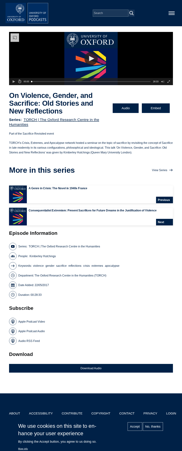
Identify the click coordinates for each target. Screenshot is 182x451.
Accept (135, 426)
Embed (156, 108)
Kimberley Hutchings (43, 256)
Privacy (150, 413)
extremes (97, 265)
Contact (127, 413)
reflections (74, 265)
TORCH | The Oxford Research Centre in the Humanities (64, 246)
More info (23, 448)
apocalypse (112, 265)
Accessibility (41, 413)
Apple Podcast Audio (31, 331)
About (14, 413)
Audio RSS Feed (29, 340)
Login (171, 413)
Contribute (72, 413)
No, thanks (152, 426)
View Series (159, 170)
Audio (126, 108)
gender (50, 265)
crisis (86, 265)
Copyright (100, 413)
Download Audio (91, 368)
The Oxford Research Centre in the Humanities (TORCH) (70, 275)
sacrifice (61, 265)
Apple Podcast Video (31, 321)
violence (38, 265)
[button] (91, 58)
